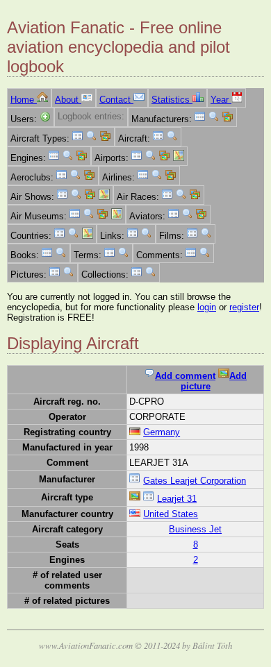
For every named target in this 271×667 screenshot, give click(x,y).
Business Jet (195, 529)
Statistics (171, 99)
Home (23, 99)
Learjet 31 (177, 498)
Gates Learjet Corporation (194, 480)
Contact (116, 99)
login (206, 307)
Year (221, 99)
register (244, 307)
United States (170, 514)
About (68, 99)
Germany (161, 432)
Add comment (185, 376)
